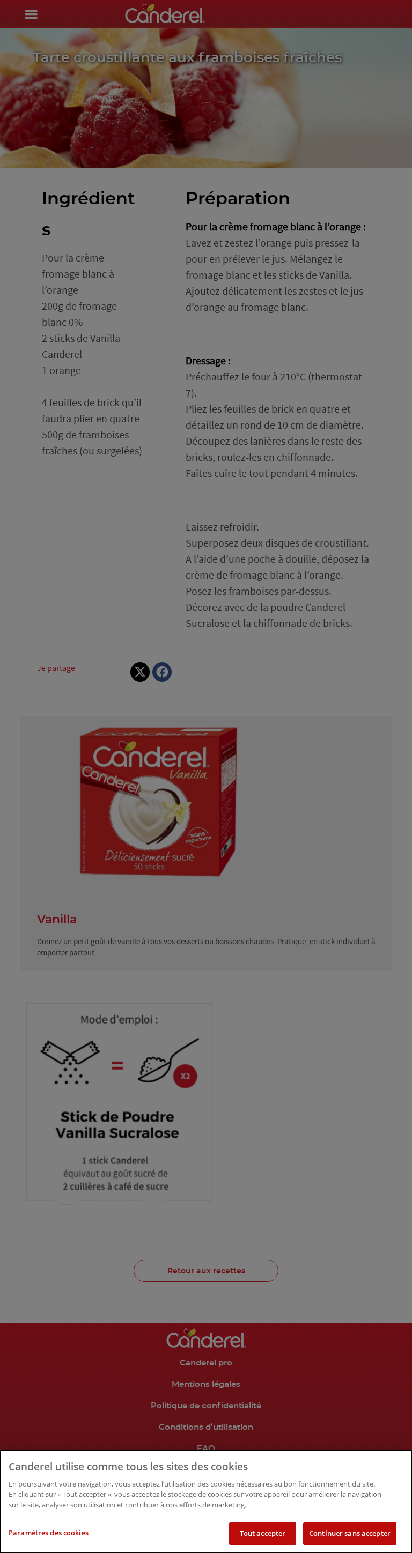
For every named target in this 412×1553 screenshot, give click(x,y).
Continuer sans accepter (350, 1533)
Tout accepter (263, 1533)
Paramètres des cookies (49, 1532)
